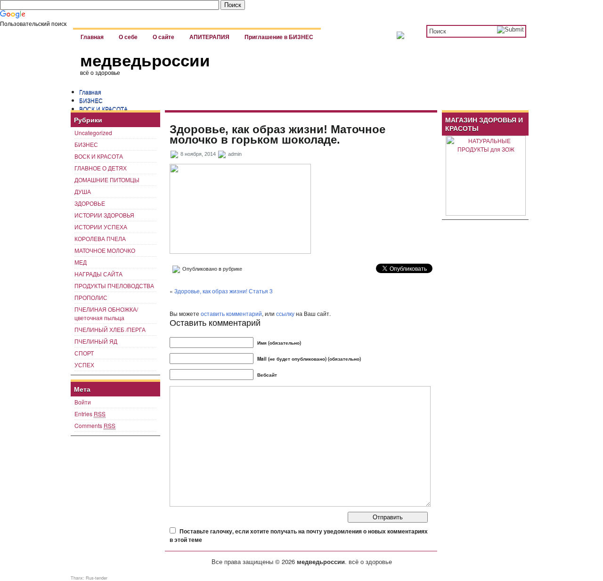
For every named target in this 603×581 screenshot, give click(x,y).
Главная (92, 37)
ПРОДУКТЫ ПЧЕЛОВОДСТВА (114, 286)
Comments (94, 425)
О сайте (163, 37)
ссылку (285, 313)
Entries (90, 414)
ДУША (82, 191)
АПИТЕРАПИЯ (209, 37)
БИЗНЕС (91, 100)
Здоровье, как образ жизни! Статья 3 (223, 291)
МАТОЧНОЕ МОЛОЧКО (104, 250)
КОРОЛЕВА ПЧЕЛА (100, 238)
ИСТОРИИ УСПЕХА (100, 227)
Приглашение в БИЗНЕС (278, 37)
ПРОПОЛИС (90, 297)
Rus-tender (96, 578)
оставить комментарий (231, 313)
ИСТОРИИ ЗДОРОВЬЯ (104, 215)
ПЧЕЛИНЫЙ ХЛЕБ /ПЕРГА (110, 329)
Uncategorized (93, 133)
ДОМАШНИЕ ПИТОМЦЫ (106, 180)
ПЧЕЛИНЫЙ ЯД (95, 341)
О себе (128, 37)
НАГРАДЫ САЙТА (98, 274)
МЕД (80, 262)
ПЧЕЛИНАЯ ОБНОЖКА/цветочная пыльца (106, 313)
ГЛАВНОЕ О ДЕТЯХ (100, 168)
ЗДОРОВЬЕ (89, 203)
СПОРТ (84, 353)
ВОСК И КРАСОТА (103, 109)
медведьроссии (145, 60)
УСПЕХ (84, 365)
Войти (82, 402)
